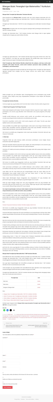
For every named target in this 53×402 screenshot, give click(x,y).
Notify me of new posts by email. (10, 383)
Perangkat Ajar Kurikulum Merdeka (37, 316)
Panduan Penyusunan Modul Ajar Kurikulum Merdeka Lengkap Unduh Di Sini (19, 204)
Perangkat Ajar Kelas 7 (25, 316)
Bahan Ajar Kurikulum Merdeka (28, 314)
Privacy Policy (17, 399)
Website (4, 367)
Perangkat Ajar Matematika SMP (25, 317)
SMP (12, 314)
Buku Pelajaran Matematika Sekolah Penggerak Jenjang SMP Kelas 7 (19, 300)
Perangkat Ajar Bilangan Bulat (14, 316)
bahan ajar (19, 314)
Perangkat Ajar (5, 316)
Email (4, 361)
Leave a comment (12, 319)
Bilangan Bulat (37, 314)
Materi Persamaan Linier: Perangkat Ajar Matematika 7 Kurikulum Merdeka (20, 296)
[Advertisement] (26, 45)
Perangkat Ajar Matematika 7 (13, 317)
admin (15, 11)
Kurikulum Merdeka (44, 314)
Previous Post (14, 324)
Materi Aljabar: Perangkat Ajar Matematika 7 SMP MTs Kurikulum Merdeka (20, 298)
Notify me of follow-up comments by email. (12, 379)
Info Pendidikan (6, 1)
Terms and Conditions (30, 399)
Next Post (37, 324)
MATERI (9, 314)
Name (4, 355)
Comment (5, 337)
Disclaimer (23, 399)
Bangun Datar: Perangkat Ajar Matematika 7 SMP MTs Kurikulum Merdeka (20, 294)
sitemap (37, 399)
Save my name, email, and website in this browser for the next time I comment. (20, 374)
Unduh (38, 281)
